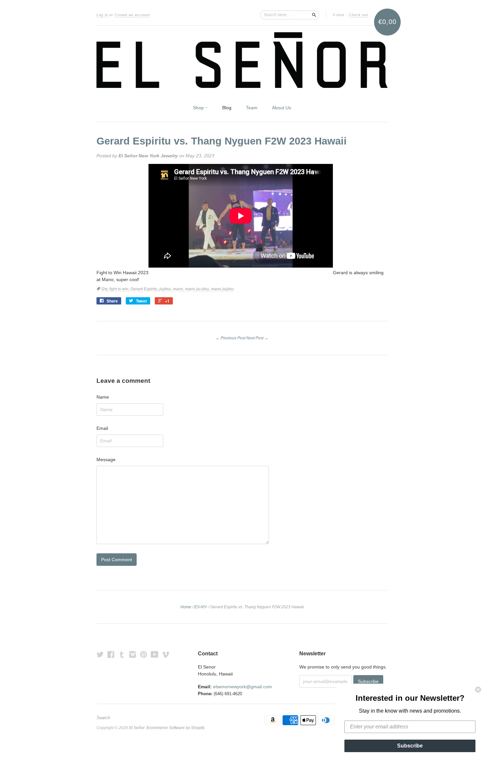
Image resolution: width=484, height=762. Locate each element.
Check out (358, 15)
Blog (226, 107)
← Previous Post (230, 338)
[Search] (314, 15)
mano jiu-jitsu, (198, 289)
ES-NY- (200, 607)
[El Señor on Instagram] (132, 654)
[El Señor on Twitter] (100, 654)
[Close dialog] (478, 689)
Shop (199, 107)
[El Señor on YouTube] (154, 654)
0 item (338, 15)
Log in (102, 15)
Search (103, 718)
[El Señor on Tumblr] (121, 654)
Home (185, 607)
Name (102, 397)
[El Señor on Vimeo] (165, 654)
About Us (281, 107)
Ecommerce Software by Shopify (175, 727)
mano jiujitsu (222, 289)
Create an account (132, 15)
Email (102, 428)
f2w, (105, 289)
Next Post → (257, 338)
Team (251, 107)
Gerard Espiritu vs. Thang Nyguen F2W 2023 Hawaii (221, 141)
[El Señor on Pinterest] (143, 654)
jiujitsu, (166, 289)
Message (106, 459)
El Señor (137, 727)
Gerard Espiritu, (144, 289)
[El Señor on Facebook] (111, 654)
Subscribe (410, 746)
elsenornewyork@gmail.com (242, 686)
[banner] (242, 60)
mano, (179, 289)
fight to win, (119, 289)
